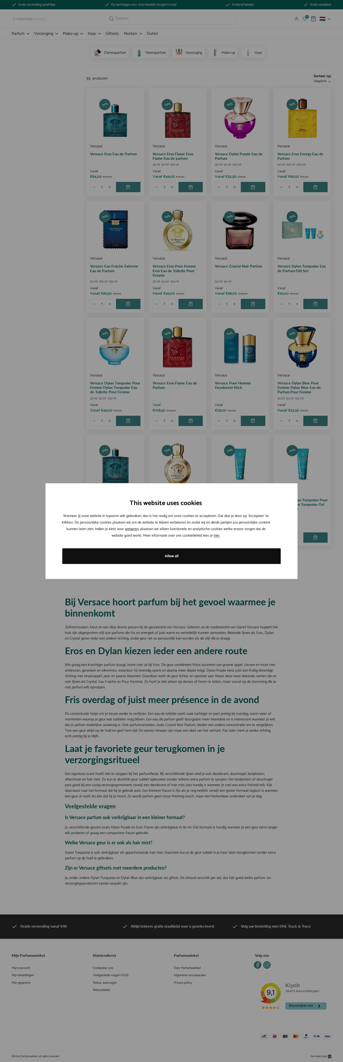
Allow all (171, 556)
